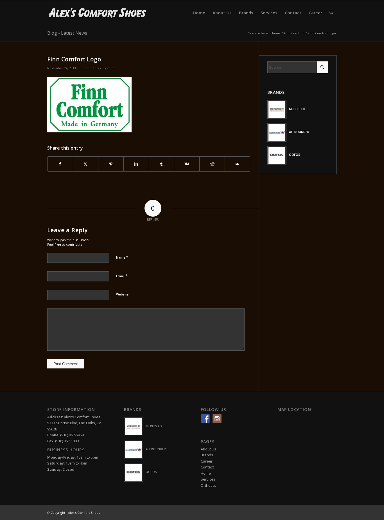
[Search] (331, 12)
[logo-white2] (98, 12)
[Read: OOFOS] (276, 155)
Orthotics (208, 485)
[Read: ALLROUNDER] (276, 132)
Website (122, 294)
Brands (207, 454)
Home (206, 473)
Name (122, 257)
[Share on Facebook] (60, 164)
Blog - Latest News (67, 33)
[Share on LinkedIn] (136, 164)
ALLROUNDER (299, 132)
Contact (207, 467)
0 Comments (89, 68)
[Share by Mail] (237, 164)
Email (121, 275)
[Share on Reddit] (212, 164)
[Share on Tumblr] (161, 164)
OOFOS (294, 154)
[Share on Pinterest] (110, 164)
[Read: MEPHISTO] (276, 109)
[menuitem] (199, 12)
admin (111, 68)
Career (207, 461)
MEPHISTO (297, 109)
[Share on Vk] (186, 164)
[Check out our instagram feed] (217, 418)
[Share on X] (85, 164)
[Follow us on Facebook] (205, 418)
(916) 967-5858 (72, 434)
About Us (208, 449)
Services (208, 479)
